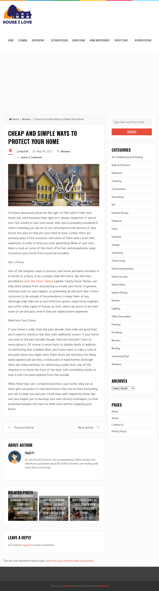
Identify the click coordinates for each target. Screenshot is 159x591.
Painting (116, 324)
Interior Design (143, 40)
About (115, 418)
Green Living (78, 40)
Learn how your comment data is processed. (70, 560)
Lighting (116, 308)
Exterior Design (59, 40)
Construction (119, 189)
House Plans (121, 40)
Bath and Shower (121, 165)
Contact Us (118, 424)
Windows (117, 364)
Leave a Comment (31, 157)
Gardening (117, 252)
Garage (116, 244)
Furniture (116, 236)
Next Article (85, 427)
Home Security (119, 276)
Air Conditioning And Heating (127, 157)
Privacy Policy (119, 431)
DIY (113, 205)
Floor (115, 228)
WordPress (103, 586)
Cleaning (22, 40)
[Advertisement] (79, 81)
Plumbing (117, 332)
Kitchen (116, 300)
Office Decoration (121, 316)
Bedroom (117, 173)
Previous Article (24, 427)
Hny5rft (23, 151)
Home (11, 40)
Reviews (26, 119)
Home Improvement (100, 40)
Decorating (38, 40)
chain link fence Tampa (38, 281)
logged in (27, 545)
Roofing (116, 348)
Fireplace (117, 221)
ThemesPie (67, 586)
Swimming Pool (120, 356)
